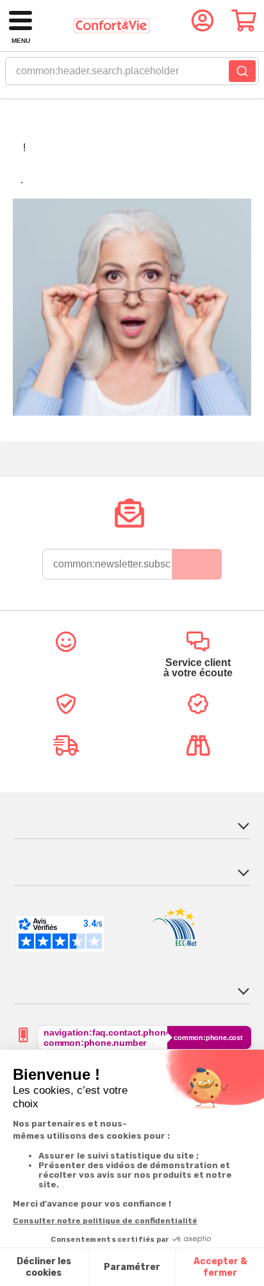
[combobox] (132, 75)
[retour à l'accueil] (111, 26)
